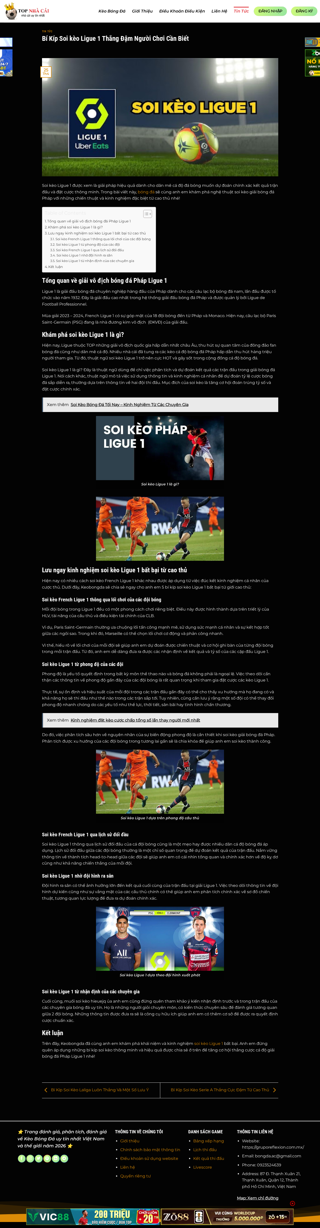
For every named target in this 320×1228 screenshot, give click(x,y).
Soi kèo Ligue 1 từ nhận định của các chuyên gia (95, 261)
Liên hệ (127, 1167)
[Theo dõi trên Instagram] (30, 1159)
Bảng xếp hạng (208, 1141)
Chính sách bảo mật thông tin (150, 1149)
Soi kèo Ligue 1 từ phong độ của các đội (88, 244)
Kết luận (55, 266)
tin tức (47, 31)
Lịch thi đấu (205, 1149)
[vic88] (93, 1216)
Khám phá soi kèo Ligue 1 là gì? (75, 227)
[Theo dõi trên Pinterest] (47, 1159)
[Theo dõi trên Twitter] (38, 1159)
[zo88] (227, 1216)
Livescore (202, 1167)
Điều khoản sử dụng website (149, 1158)
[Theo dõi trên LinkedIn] (56, 1159)
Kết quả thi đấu (208, 1158)
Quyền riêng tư (135, 1176)
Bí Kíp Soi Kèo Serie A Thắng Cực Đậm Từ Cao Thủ (220, 1090)
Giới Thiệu (142, 11)
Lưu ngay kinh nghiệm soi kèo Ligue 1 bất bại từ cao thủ (97, 233)
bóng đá (146, 192)
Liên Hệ (219, 11)
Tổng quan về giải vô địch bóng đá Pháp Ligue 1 (89, 221)
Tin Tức (241, 11)
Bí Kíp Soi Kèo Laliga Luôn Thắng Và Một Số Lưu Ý (99, 1090)
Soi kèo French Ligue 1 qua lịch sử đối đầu (90, 250)
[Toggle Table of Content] (145, 214)
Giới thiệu (130, 1141)
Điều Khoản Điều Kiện (182, 11)
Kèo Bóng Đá (112, 11)
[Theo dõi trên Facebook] (22, 1159)
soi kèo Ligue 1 (208, 1043)
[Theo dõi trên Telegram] (64, 1159)
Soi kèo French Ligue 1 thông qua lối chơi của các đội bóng (103, 239)
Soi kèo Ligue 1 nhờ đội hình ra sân (84, 255)
